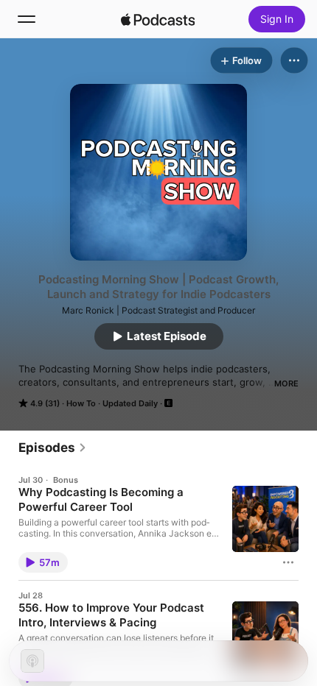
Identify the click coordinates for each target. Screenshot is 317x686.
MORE (286, 383)
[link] (52, 447)
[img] (158, 19)
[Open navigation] (26, 19)
